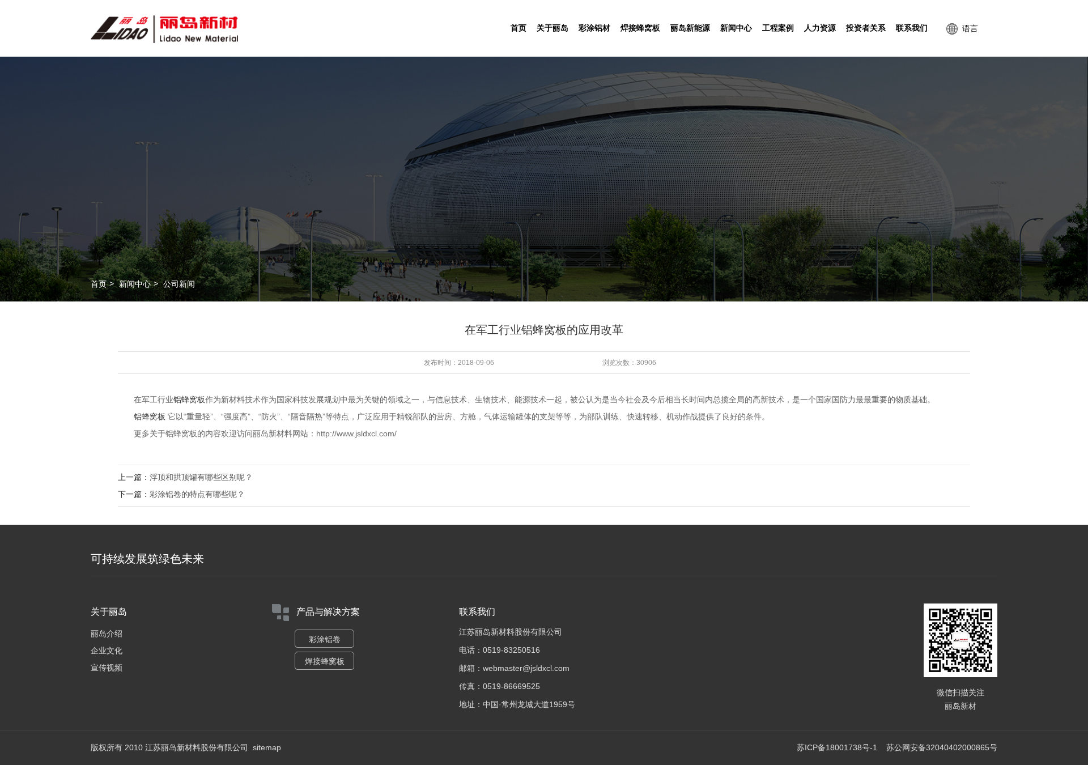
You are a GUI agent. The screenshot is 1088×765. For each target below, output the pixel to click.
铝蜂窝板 (189, 399)
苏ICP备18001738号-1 (837, 747)
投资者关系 (866, 28)
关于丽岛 (552, 28)
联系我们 (912, 28)
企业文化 (106, 650)
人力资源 (820, 28)
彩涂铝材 (594, 28)
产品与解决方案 (328, 612)
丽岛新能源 (690, 28)
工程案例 (778, 28)
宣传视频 (106, 667)
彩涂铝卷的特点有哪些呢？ (197, 494)
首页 (518, 28)
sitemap (267, 747)
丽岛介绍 (106, 633)
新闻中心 (736, 28)
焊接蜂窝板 (640, 28)
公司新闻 (179, 283)
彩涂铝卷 (325, 639)
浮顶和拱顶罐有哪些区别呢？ (201, 477)
